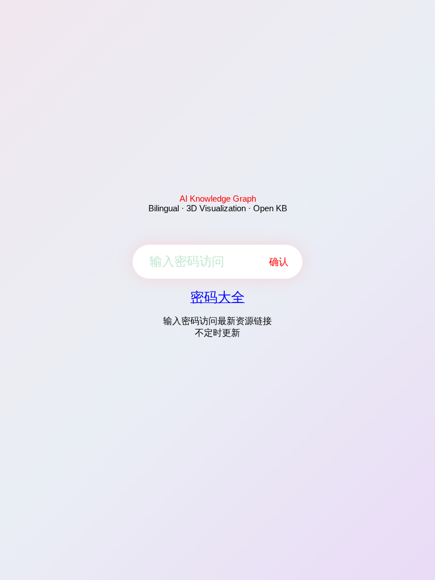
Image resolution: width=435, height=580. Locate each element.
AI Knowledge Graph (218, 198)
